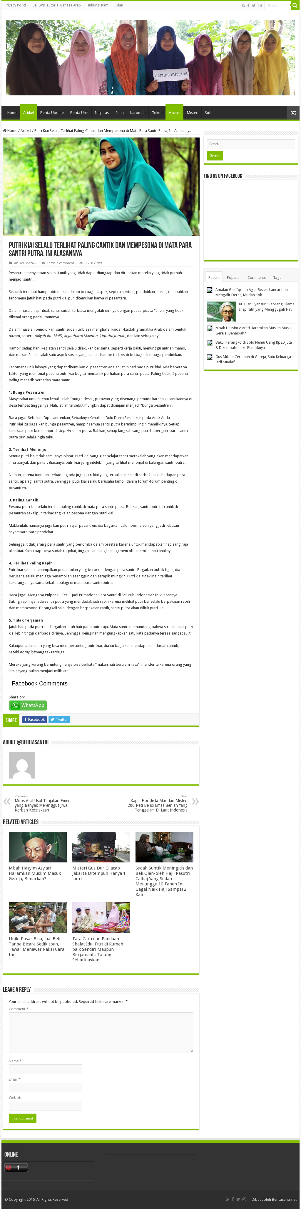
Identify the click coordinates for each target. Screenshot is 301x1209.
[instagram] (259, 5)
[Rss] (243, 5)
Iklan (119, 5)
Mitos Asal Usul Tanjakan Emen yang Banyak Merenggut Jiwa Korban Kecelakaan (43, 803)
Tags (277, 277)
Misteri (192, 112)
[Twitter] (253, 5)
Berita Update (52, 112)
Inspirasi (102, 112)
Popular (233, 277)
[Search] (295, 5)
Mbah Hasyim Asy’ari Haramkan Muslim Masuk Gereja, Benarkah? (35, 873)
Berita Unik (79, 112)
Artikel (28, 112)
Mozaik (174, 112)
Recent (214, 277)
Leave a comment (60, 263)
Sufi (208, 112)
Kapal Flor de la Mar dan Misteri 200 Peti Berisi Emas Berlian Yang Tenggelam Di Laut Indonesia (158, 803)
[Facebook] (248, 5)
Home (12, 112)
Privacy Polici (15, 5)
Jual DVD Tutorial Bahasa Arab (56, 5)
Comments (257, 277)
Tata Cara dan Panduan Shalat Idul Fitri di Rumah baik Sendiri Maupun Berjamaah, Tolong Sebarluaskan (97, 949)
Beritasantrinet (284, 1199)
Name (15, 1061)
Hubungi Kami (98, 5)
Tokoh (157, 112)
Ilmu (120, 112)
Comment (18, 1009)
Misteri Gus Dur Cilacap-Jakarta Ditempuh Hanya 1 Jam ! (99, 873)
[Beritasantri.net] (150, 57)
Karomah (138, 112)
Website (15, 1097)
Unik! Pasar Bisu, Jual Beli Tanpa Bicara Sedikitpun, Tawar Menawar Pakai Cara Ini (36, 946)
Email (15, 1079)
